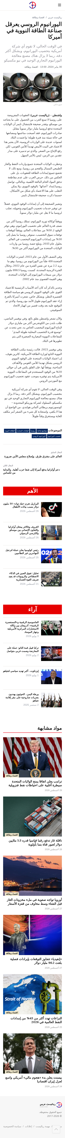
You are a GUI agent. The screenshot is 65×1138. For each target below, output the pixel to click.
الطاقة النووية (10, 431)
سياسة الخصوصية (12, 1126)
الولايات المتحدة (23, 431)
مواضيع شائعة (42, 431)
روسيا (33, 431)
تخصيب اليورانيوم (54, 436)
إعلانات (28, 1126)
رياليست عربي (55, 17)
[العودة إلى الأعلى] (56, 1129)
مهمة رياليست (43, 1126)
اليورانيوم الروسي (39, 436)
